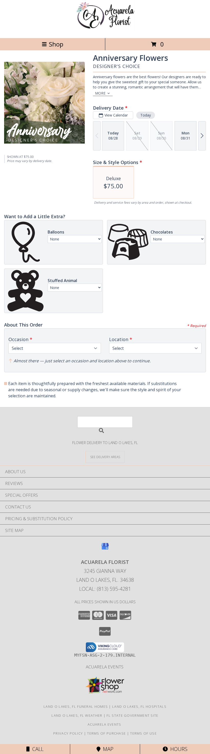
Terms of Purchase (106, 733)
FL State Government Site (132, 715)
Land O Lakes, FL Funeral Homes (76, 706)
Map (106, 749)
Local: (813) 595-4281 (105, 588)
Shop (56, 44)
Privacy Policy (68, 733)
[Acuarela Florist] (105, 30)
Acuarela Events (105, 667)
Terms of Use (143, 733)
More (100, 93)
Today (145, 115)
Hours (177, 749)
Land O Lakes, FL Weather (76, 715)
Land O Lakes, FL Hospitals (139, 706)
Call (37, 749)
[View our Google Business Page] (105, 549)
